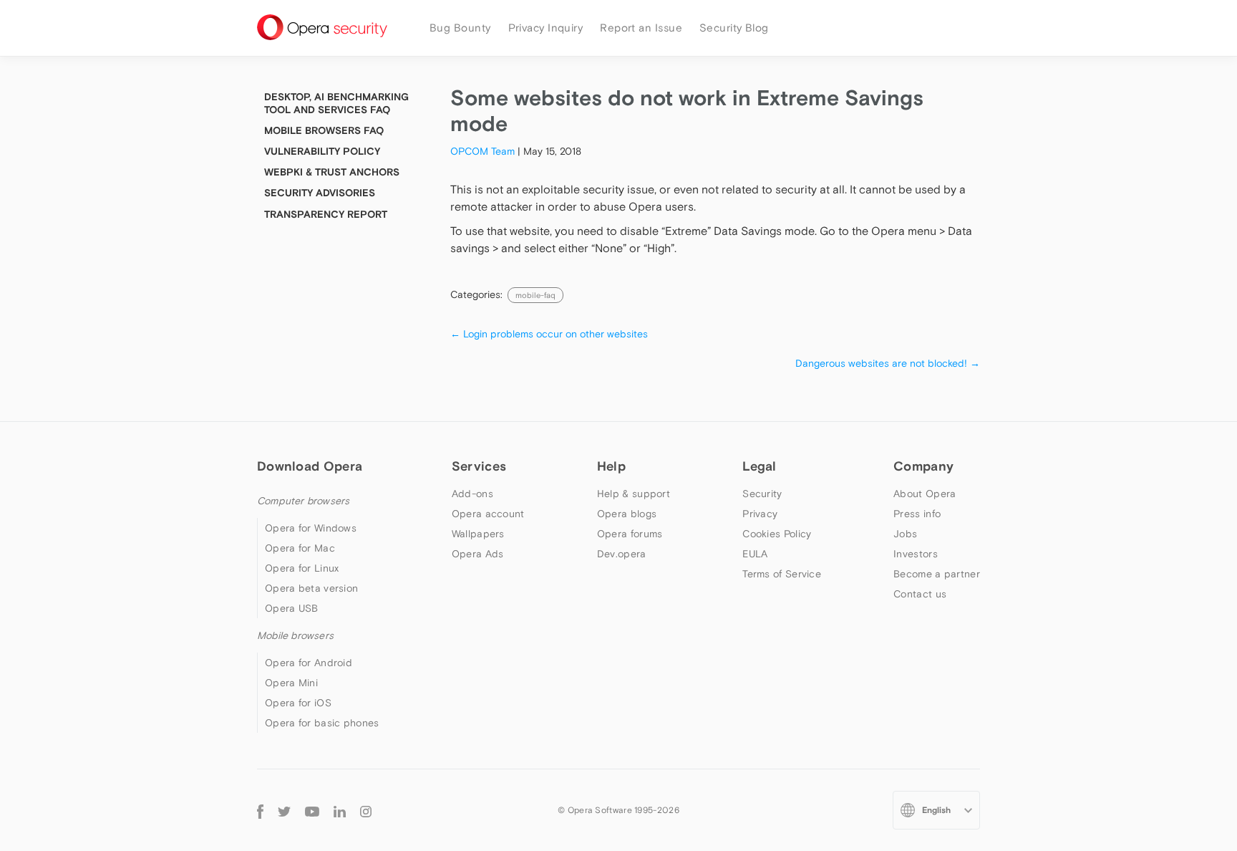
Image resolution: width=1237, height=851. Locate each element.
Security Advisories (319, 192)
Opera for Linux (302, 568)
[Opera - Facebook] (260, 809)
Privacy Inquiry (545, 27)
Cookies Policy (776, 533)
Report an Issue (641, 27)
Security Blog (734, 27)
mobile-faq (535, 295)
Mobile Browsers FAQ (324, 130)
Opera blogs (626, 513)
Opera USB (292, 608)
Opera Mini (291, 682)
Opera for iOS (298, 702)
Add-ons (472, 493)
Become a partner (936, 574)
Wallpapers (478, 533)
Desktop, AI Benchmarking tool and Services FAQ (336, 103)
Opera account (488, 513)
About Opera (924, 493)
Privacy (759, 513)
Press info (917, 513)
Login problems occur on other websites (549, 334)
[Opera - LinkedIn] (339, 810)
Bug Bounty (460, 27)
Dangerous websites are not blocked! (887, 363)
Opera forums (630, 533)
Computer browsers (303, 500)
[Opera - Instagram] (366, 810)
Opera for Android (308, 662)
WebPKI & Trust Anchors (331, 172)
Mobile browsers (295, 635)
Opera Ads (478, 553)
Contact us (919, 594)
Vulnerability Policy (322, 151)
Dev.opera (621, 553)
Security (762, 493)
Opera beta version (311, 588)
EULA (754, 553)
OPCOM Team (482, 151)
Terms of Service (781, 574)
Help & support (633, 493)
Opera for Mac (300, 548)
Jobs (905, 533)
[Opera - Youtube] (312, 810)
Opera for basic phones (322, 723)
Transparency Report (325, 214)
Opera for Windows (310, 528)
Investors (915, 553)
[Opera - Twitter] (284, 810)
